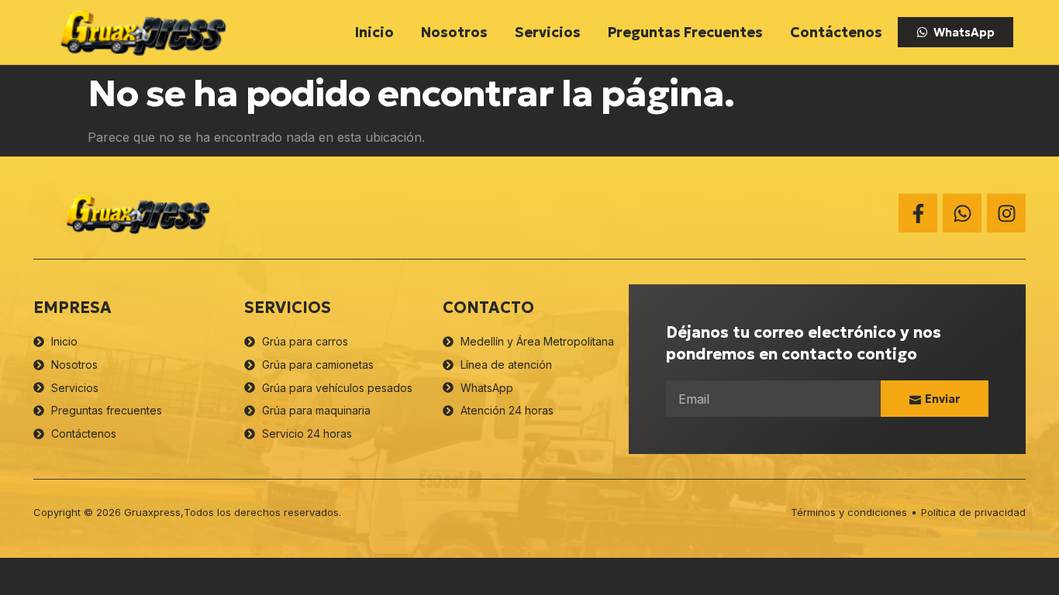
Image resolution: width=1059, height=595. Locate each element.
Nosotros (454, 32)
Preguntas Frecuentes (685, 32)
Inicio (374, 32)
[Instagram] (1006, 213)
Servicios (548, 32)
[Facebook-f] (918, 213)
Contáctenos (836, 32)
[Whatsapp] (962, 213)
